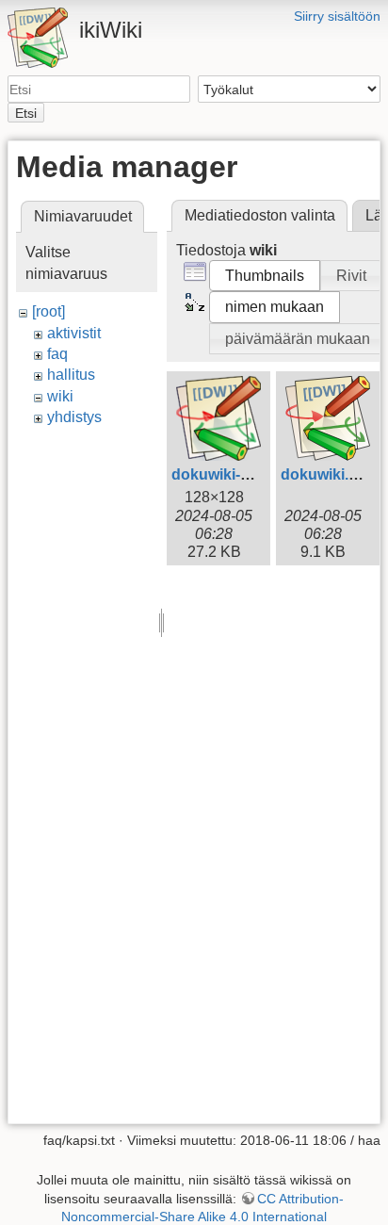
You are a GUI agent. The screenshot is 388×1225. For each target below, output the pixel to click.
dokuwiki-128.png (234, 474)
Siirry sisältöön (337, 16)
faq (57, 354)
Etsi (26, 113)
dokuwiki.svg (328, 474)
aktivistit (74, 333)
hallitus (71, 375)
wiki (60, 396)
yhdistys (74, 417)
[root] (48, 311)
